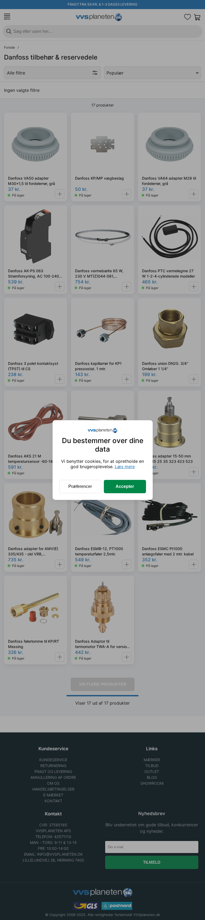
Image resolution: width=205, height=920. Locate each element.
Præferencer (80, 486)
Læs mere (125, 466)
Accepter (125, 486)
